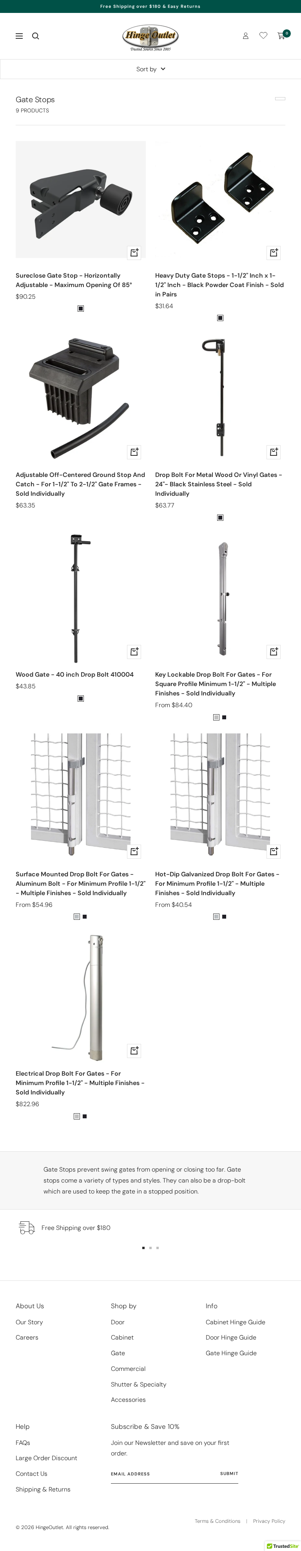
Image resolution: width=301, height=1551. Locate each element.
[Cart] (281, 36)
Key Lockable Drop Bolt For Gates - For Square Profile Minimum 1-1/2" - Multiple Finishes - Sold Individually (215, 683)
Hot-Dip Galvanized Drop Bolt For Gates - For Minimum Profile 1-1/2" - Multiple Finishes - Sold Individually (217, 883)
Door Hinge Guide (231, 1337)
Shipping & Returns (43, 1489)
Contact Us (31, 1474)
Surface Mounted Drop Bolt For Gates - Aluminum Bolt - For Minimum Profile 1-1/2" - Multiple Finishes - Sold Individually (80, 883)
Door (118, 1322)
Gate (118, 1353)
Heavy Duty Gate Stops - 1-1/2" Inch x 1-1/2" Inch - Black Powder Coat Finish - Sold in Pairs (219, 284)
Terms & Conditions (217, 1521)
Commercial (128, 1369)
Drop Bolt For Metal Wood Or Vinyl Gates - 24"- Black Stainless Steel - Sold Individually (218, 484)
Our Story (29, 1322)
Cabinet (122, 1337)
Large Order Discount (46, 1458)
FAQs (23, 1443)
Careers (27, 1337)
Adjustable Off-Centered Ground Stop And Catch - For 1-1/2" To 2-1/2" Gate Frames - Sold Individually (80, 484)
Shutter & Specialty (139, 1384)
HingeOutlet (49, 1527)
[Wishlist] (263, 37)
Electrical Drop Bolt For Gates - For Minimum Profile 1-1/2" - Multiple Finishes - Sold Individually (80, 1082)
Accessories (128, 1400)
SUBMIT (229, 1473)
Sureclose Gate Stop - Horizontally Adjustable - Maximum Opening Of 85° (74, 280)
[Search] (35, 36)
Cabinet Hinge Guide (235, 1322)
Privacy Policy (269, 1521)
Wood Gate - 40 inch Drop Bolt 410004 (75, 674)
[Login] (245, 36)
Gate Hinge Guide (231, 1353)
